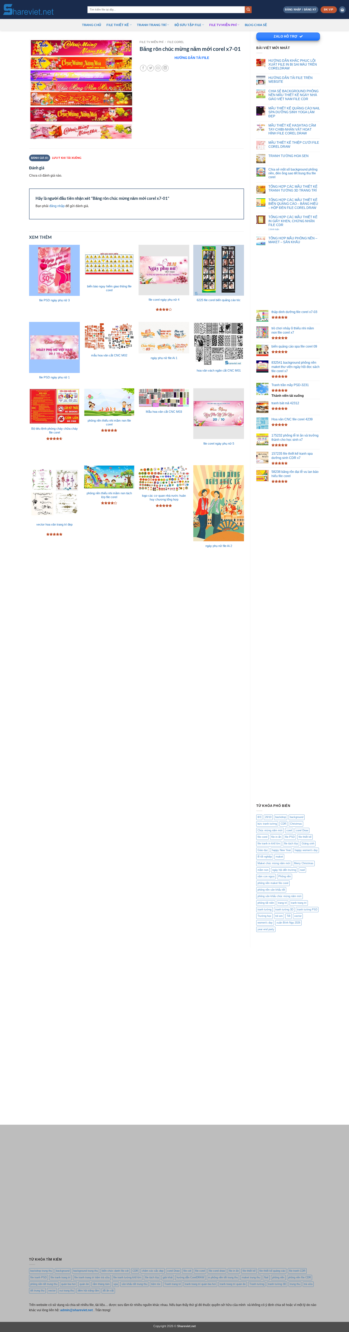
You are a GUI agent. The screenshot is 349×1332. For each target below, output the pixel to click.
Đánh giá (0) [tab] (39, 157)
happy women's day (306, 850)
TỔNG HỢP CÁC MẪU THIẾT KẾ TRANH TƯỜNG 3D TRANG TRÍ (292, 188)
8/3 (259, 817)
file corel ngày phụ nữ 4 (164, 299)
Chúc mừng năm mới (270, 830)
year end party (266, 929)
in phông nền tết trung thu (223, 1277)
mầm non (263, 869)
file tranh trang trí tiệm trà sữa (91, 1277)
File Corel (175, 42)
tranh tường (264, 909)
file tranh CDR (297, 1270)
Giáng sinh (308, 843)
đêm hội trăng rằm (88, 1290)
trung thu (295, 1284)
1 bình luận (278, 229)
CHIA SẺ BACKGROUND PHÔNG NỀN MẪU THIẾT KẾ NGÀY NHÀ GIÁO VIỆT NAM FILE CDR (293, 95)
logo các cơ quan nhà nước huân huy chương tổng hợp (164, 497)
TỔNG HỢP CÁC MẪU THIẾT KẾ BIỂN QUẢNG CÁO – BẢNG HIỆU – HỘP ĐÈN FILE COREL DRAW (293, 203)
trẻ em (279, 915)
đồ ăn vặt (108, 1290)
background (296, 817)
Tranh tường (256, 1284)
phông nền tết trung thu (43, 1284)
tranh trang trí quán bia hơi (200, 1284)
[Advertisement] (288, 277)
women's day (265, 922)
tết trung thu (37, 1290)
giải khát (168, 1277)
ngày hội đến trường (284, 869)
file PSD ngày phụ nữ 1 (54, 377)
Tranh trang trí (172, 1284)
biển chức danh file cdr (115, 1270)
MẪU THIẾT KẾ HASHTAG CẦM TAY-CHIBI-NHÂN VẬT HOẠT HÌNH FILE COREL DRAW (292, 129)
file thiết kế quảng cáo (272, 1270)
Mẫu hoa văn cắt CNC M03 (164, 411)
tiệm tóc (156, 1284)
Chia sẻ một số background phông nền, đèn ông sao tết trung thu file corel (292, 173)
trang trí (282, 902)
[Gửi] (248, 9)
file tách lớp (291, 843)
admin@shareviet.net (76, 1310)
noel (302, 869)
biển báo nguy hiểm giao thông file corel (109, 288)
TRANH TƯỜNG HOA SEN (288, 156)
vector (298, 915)
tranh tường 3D (284, 909)
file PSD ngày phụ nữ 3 (54, 300)
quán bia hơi (68, 1284)
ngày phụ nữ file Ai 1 (164, 358)
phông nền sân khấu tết (271, 889)
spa (116, 1284)
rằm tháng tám (101, 1284)
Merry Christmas (303, 863)
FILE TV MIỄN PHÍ (223, 25)
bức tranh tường (267, 823)
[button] (300, 9)
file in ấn (276, 836)
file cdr (187, 1270)
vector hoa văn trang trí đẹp (54, 524)
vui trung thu (66, 1290)
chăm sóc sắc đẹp (152, 1270)
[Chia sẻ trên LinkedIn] (165, 68)
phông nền (278, 1277)
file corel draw (217, 1270)
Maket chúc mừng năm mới (274, 863)
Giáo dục (263, 850)
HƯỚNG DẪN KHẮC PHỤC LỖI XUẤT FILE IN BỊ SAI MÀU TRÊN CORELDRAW (292, 64)
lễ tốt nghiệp (265, 856)
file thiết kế (117, 25)
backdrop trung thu (41, 1270)
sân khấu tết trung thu (134, 1284)
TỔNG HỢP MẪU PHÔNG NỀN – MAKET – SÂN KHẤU (292, 240)
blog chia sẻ (256, 25)
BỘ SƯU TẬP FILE (187, 25)
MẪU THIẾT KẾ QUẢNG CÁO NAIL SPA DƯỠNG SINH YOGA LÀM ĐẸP (294, 112)
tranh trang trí (299, 902)
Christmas (296, 823)
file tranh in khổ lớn (269, 843)
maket (279, 856)
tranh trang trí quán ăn (233, 1284)
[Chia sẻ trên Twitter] (150, 68)
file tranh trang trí (60, 1277)
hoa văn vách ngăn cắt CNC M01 (219, 370)
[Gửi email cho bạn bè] (158, 68)
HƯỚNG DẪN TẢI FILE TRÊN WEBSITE (290, 79)
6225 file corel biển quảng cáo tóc (219, 300)
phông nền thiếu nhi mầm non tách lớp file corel (109, 495)
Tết (288, 915)
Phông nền (284, 876)
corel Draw (302, 830)
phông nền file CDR (299, 1277)
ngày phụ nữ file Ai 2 (218, 546)
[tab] (66, 158)
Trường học (264, 915)
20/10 (268, 817)
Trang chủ (91, 25)
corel (289, 830)
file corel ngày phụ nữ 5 (218, 443)
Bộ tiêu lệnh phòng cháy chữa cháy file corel (54, 430)
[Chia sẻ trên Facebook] (143, 68)
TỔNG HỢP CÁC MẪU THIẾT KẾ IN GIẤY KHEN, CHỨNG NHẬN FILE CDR (292, 221)
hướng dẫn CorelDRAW (190, 1277)
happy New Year (281, 850)
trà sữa (308, 1284)
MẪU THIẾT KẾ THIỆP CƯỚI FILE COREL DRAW (293, 144)
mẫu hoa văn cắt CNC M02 (109, 355)
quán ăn (84, 1284)
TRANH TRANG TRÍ (151, 25)
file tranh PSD (38, 1277)
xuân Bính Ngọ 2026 (288, 922)
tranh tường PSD (307, 909)
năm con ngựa (266, 876)
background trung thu (85, 1270)
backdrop (280, 817)
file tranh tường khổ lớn (127, 1277)
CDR (283, 823)
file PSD (290, 836)
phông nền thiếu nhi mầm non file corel (109, 422)
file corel (262, 836)
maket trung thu (251, 1277)
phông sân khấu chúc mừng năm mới (280, 896)
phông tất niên (266, 902)
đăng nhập (57, 206)
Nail (266, 1277)
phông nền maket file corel (273, 883)
